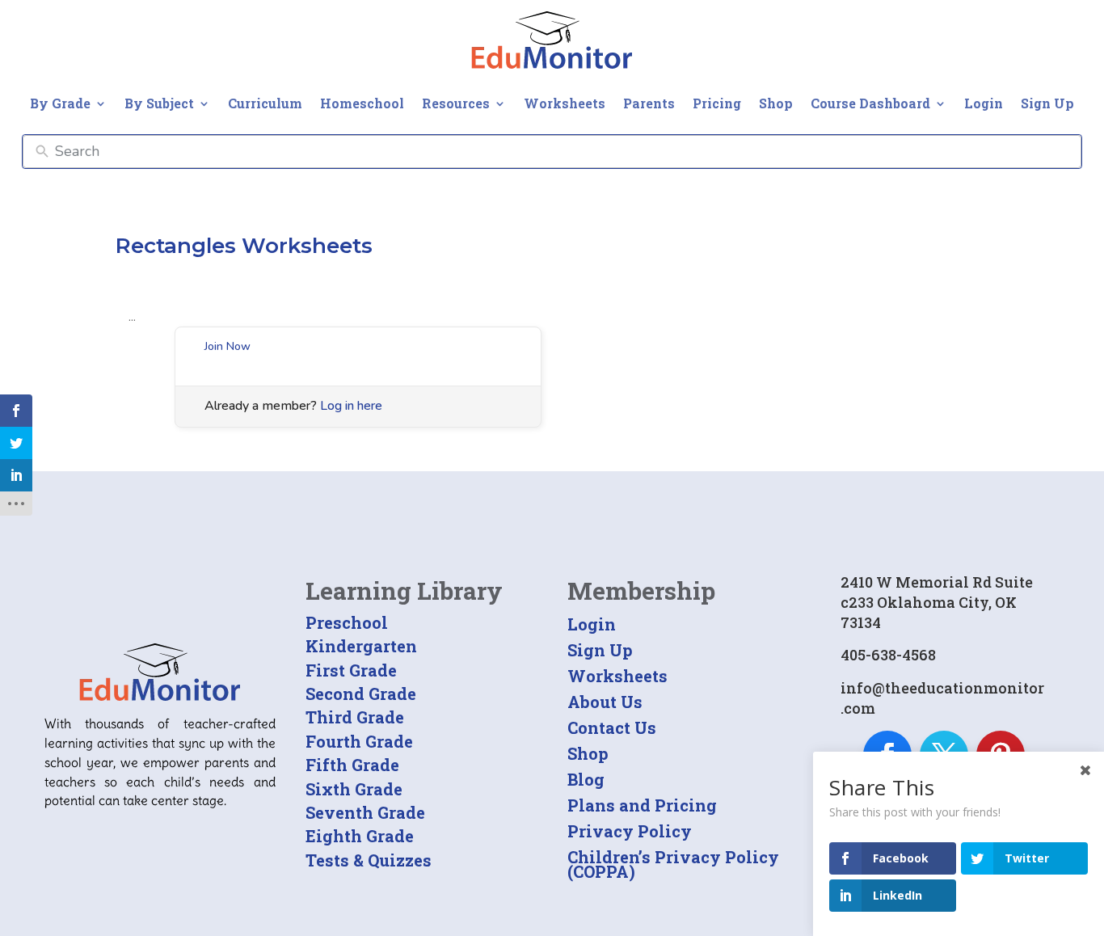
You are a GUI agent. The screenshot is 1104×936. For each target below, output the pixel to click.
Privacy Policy (629, 830)
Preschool (346, 622)
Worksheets (564, 103)
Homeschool (362, 103)
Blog (586, 779)
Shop (776, 103)
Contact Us (611, 727)
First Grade (351, 670)
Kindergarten (361, 645)
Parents (649, 103)
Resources (456, 103)
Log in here (351, 406)
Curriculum (265, 103)
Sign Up (1047, 103)
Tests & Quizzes (368, 860)
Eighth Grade (359, 835)
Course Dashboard (870, 103)
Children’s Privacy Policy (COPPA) (673, 864)
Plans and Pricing (642, 805)
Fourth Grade (359, 741)
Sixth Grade (353, 788)
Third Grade (354, 716)
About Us (605, 701)
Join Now (227, 346)
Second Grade (360, 693)
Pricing (717, 103)
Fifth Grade (352, 764)
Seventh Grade (365, 812)
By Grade (60, 103)
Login (983, 103)
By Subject (159, 103)
